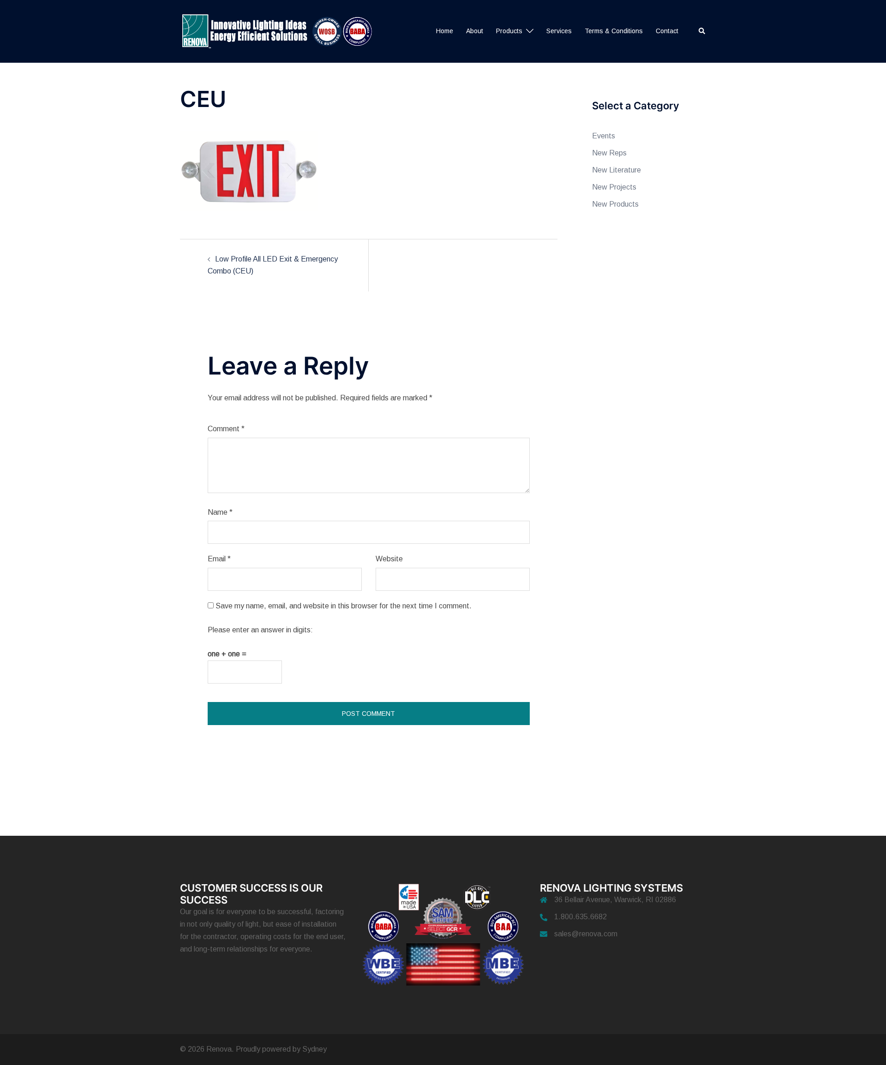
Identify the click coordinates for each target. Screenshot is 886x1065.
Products (509, 31)
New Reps (609, 153)
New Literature (616, 170)
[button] (702, 31)
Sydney (314, 1049)
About (474, 31)
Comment (226, 429)
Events (603, 136)
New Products (615, 204)
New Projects (614, 187)
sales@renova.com (585, 934)
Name (220, 512)
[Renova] (281, 31)
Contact (667, 31)
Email (219, 559)
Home (444, 31)
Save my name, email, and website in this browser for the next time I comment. (344, 606)
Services (559, 31)
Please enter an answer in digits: (260, 630)
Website (389, 559)
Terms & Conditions (614, 31)
